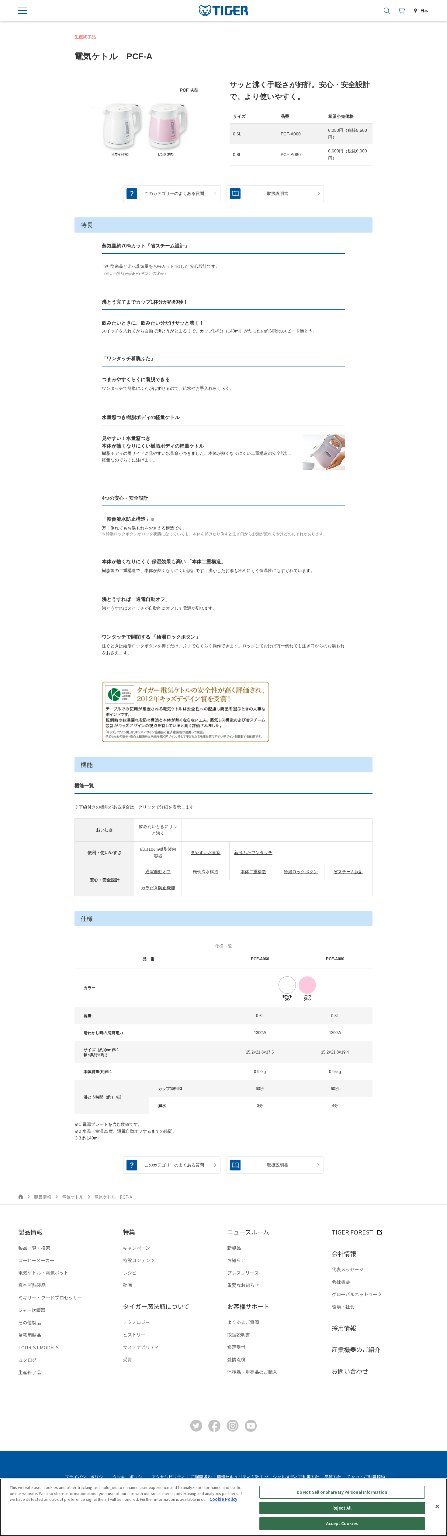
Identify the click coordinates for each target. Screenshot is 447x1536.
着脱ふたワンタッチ (253, 852)
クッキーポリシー (130, 1477)
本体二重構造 (253, 871)
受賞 (127, 1359)
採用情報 (344, 1327)
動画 (127, 1285)
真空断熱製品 (32, 1285)
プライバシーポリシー (86, 1477)
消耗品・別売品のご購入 (252, 1372)
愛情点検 (236, 1359)
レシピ (130, 1272)
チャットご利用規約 (366, 1477)
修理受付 (236, 1347)
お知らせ (236, 1260)
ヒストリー (134, 1334)
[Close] (437, 1506)
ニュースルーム (248, 1232)
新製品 (234, 1248)
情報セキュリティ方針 (238, 1477)
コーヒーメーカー (36, 1260)
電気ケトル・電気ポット (43, 1272)
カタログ (27, 1360)
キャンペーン (136, 1248)
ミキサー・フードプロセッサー (50, 1297)
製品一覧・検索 (34, 1248)
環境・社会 (343, 1306)
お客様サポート (248, 1306)
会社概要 (341, 1282)
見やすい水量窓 (205, 852)
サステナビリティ (141, 1347)
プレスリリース (243, 1272)
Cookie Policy (223, 1499)
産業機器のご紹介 (356, 1349)
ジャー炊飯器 (31, 1310)
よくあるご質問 (243, 1322)
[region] (223, 1507)
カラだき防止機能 (158, 887)
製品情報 (42, 1197)
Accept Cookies (342, 1523)
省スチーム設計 (348, 871)
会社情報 (344, 1253)
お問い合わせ (350, 1371)
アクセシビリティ (168, 1477)
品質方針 (332, 1477)
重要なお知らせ (243, 1285)
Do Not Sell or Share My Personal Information (342, 1492)
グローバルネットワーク (357, 1294)
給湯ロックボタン (301, 871)
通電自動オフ (158, 871)
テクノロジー (136, 1322)
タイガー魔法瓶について (156, 1306)
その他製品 (29, 1322)
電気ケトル (72, 1197)
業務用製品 (29, 1335)
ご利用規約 (201, 1477)
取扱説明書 (238, 1334)
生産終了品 (29, 1372)
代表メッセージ (348, 1269)
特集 (129, 1232)
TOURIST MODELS (38, 1347)
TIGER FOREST (352, 1232)
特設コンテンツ (139, 1260)
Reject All (342, 1508)
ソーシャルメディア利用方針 (291, 1477)
